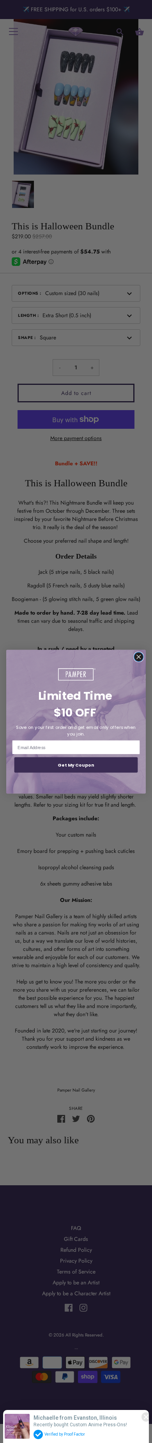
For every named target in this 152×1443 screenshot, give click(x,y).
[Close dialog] (138, 656)
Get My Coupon (76, 765)
